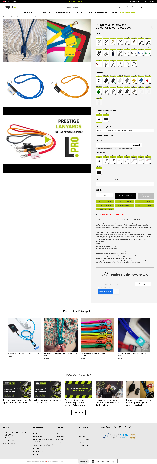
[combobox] (84, 7)
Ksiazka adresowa (83, 439)
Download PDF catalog (75, 1)
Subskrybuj (143, 284)
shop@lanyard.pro (135, 1)
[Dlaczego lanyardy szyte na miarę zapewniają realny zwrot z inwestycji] (140, 398)
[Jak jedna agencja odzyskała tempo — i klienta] (47, 398)
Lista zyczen (81, 436)
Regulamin (108, 287)
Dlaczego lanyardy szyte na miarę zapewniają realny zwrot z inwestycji (138, 402)
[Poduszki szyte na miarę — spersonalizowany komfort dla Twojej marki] (109, 398)
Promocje (59, 431)
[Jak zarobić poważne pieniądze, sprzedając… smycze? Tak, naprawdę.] (78, 398)
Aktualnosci (59, 439)
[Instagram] (120, 427)
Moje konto (81, 431)
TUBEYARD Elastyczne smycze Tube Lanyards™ (93, 354)
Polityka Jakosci (38, 434)
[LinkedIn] (135, 427)
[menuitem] (27, 12)
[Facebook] (125, 427)
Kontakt (35, 454)
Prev (4, 341)
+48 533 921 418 (149, 1)
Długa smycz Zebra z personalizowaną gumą (58, 354)
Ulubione (114, 7)
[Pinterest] (130, 427)
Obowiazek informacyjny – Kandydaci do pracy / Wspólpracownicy (44, 445)
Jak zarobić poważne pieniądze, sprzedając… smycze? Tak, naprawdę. (76, 402)
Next (153, 341)
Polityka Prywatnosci (39, 451)
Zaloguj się (125, 7)
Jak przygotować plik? (105, 135)
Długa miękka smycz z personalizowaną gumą (132, 354)
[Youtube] (115, 427)
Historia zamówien (83, 434)
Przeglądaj (136, 145)
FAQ (57, 434)
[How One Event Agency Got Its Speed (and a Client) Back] (17, 398)
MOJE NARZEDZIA (83, 445)
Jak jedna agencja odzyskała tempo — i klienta (47, 401)
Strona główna (7, 16)
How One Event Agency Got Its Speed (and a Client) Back (17, 401)
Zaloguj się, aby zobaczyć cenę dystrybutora (111, 214)
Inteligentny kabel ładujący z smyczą (21, 353)
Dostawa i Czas (37, 436)
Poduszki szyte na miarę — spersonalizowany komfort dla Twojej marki (108, 402)
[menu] (78, 12)
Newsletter (81, 442)
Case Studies (60, 436)
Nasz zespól (36, 431)
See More (78, 412)
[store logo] (10, 7)
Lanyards (58, 442)
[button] (6, 1)
